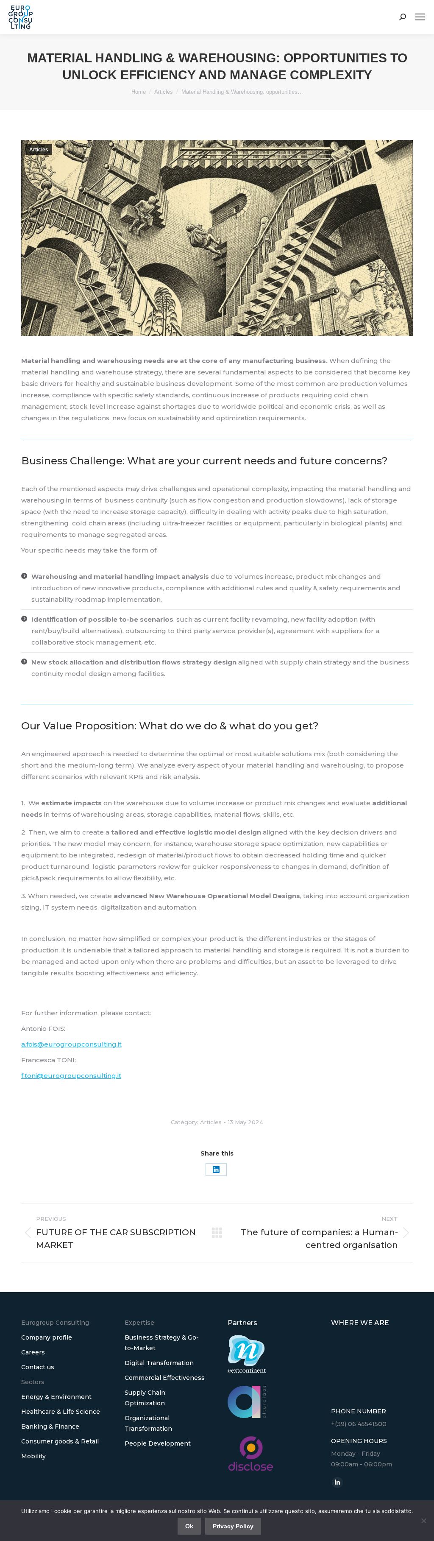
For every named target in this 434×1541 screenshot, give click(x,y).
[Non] (423, 1520)
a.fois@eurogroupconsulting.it (71, 1044)
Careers (33, 1352)
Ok (189, 1526)
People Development (158, 1443)
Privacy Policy (233, 1526)
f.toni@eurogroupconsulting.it (71, 1076)
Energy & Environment (56, 1397)
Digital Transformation (159, 1363)
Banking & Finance (50, 1426)
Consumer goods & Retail (60, 1441)
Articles (38, 150)
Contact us (37, 1367)
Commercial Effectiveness (165, 1378)
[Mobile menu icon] (420, 16)
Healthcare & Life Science (60, 1411)
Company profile (46, 1337)
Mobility (33, 1456)
